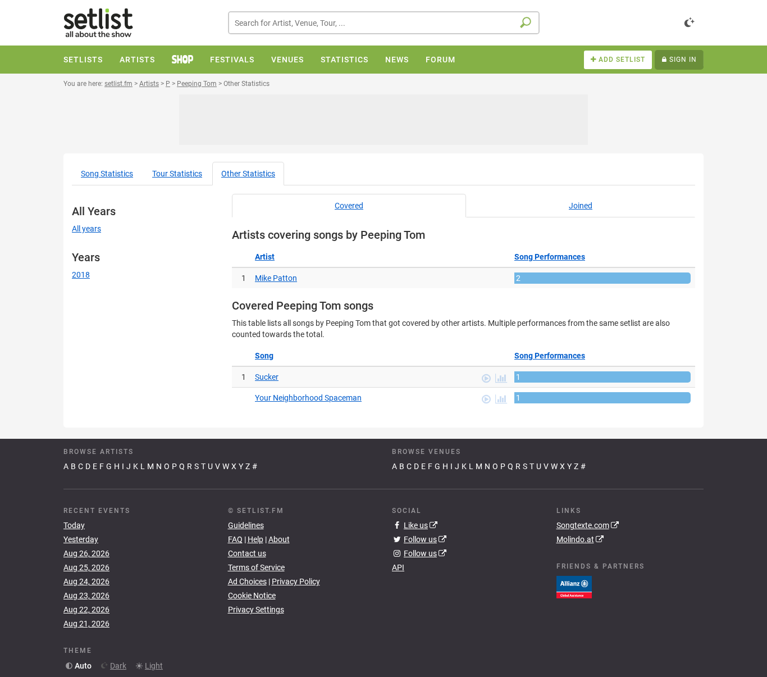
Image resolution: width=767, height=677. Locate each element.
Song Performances (549, 256)
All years (86, 228)
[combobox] (384, 22)
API (398, 567)
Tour (177, 173)
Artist (265, 256)
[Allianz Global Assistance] (574, 585)
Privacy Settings (256, 609)
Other (248, 173)
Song (107, 173)
